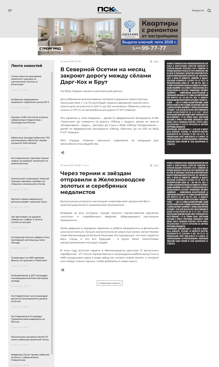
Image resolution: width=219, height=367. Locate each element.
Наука (85, 165)
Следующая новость (109, 283)
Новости (198, 10)
